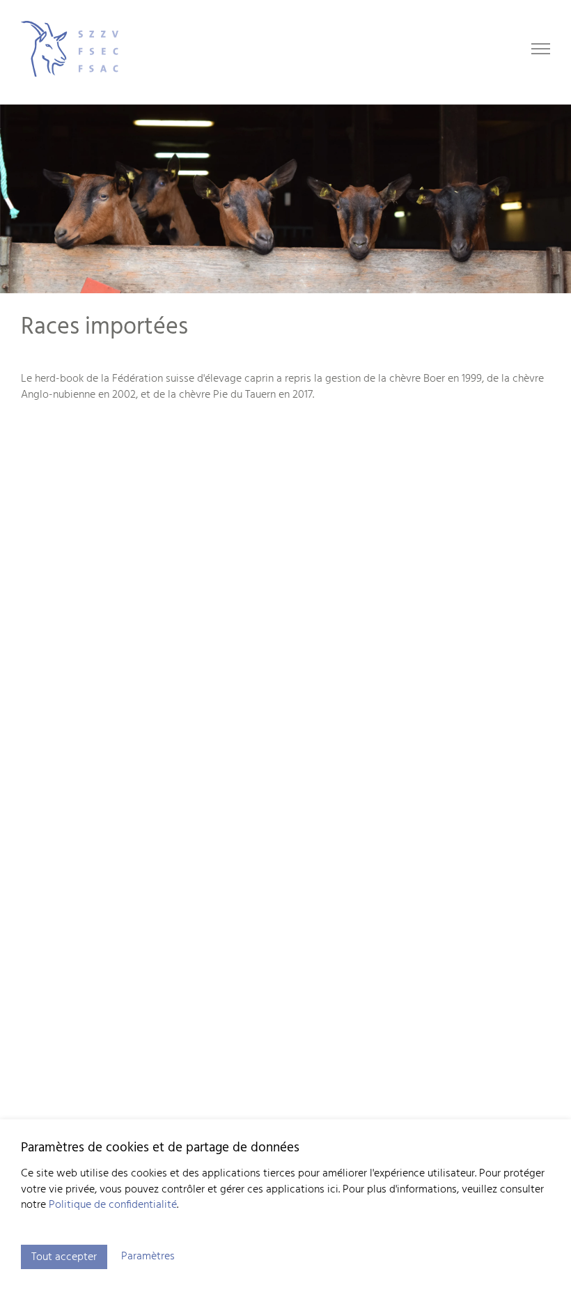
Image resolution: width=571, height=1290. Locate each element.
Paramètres (148, 1256)
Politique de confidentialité (113, 1205)
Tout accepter (64, 1257)
